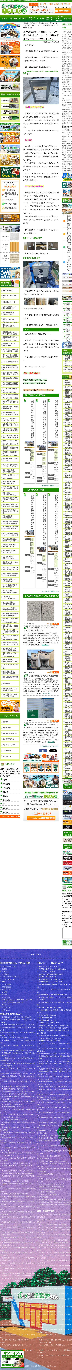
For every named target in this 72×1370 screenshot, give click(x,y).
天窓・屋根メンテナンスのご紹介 (10, 494)
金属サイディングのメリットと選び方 (9, 545)
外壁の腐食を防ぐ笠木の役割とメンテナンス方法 (10, 499)
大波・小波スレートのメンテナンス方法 (10, 695)
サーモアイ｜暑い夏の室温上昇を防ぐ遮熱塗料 (53, 1224)
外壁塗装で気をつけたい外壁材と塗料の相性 (10, 689)
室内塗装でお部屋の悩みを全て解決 (49, 1040)
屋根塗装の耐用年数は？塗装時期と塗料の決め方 (16, 1304)
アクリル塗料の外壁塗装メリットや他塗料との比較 (10, 384)
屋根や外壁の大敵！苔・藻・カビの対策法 (51, 1184)
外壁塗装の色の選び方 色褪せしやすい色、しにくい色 (18, 1025)
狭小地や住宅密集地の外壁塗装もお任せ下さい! (11, 540)
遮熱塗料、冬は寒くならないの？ (49, 1304)
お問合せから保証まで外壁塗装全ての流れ (51, 974)
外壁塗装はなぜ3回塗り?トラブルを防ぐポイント (10, 465)
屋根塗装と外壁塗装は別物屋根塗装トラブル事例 (10, 453)
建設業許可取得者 (8, 739)
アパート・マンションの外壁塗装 (49, 1194)
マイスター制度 (6, 984)
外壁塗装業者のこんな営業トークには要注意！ (16, 1181)
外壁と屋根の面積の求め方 (10, 678)
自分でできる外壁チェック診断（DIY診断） (15, 1094)
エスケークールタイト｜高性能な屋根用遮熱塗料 (53, 1242)
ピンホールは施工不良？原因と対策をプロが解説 (10, 436)
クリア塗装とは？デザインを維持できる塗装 (10, 402)
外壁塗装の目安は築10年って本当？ (8, 313)
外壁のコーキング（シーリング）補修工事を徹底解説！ (55, 1061)
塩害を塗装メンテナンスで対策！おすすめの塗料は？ (18, 1276)
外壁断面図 (6, 683)
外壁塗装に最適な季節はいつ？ (10, 379)
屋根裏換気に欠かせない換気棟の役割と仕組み (10, 649)
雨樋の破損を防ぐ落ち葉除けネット (8, 517)
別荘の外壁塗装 (43, 1197)
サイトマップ (7, 756)
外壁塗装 (10, 100)
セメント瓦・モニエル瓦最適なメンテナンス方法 (10, 568)
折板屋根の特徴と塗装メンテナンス (8, 557)
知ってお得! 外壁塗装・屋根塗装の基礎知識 (15, 1086)
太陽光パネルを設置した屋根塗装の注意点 (51, 1186)
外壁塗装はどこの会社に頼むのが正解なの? (15, 1194)
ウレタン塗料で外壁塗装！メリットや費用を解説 (10, 390)
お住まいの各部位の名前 (10, 361)
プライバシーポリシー (10, 745)
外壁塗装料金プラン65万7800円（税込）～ (52, 979)
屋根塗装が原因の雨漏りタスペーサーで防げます (10, 534)
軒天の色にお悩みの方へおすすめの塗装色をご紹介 (10, 488)
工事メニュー (32, 18)
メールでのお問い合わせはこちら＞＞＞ (38, 390)
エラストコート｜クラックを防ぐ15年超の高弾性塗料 (55, 1253)
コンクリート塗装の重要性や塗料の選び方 (10, 609)
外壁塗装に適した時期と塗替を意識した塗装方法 (10, 373)
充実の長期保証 (6, 987)
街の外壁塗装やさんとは (9, 966)
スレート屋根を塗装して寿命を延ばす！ (51, 1189)
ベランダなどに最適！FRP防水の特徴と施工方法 (10, 631)
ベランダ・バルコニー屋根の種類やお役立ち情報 (10, 620)
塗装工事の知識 (7, 290)
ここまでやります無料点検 (59, 18)
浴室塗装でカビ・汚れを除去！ (9, 597)
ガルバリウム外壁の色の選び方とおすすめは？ (16, 1119)
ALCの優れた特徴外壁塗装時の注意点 (9, 672)
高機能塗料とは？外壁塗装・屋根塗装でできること (10, 448)
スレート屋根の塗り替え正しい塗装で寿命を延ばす (10, 528)
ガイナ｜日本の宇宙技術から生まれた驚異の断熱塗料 (55, 1265)
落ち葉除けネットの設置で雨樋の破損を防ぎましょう (55, 1135)
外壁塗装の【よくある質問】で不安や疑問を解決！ (17, 1017)
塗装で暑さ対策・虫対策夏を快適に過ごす (10, 407)
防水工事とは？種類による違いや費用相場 (10, 626)
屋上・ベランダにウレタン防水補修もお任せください (10, 637)
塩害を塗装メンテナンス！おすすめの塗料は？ (10, 654)
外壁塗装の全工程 (8, 319)
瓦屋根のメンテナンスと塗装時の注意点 (10, 563)
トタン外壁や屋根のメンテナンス (9, 551)
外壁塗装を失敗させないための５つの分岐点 (15, 1037)
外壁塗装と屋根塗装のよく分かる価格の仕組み (53, 969)
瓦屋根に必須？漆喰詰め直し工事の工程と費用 (53, 1087)
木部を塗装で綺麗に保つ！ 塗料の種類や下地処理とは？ (18, 1278)
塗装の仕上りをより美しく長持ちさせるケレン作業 (10, 442)
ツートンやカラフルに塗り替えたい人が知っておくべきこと (69, 262)
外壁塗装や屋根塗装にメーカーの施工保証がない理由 (18, 1091)
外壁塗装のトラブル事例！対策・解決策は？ (15, 1301)
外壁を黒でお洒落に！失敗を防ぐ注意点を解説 (16, 1319)
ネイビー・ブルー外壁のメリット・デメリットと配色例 (18, 1311)
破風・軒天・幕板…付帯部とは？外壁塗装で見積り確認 (55, 1099)
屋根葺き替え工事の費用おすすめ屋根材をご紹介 (10, 350)
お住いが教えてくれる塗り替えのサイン (10, 308)
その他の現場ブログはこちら (49, 746)
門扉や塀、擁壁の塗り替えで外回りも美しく (52, 1038)
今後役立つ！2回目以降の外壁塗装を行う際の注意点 (54, 1035)
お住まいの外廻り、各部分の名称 (12, 1104)
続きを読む (45, 645)
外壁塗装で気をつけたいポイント (10, 459)
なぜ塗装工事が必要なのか (10, 296)
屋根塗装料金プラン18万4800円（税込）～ (52, 981)
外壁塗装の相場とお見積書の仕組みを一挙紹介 (53, 994)
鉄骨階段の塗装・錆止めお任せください (10, 580)
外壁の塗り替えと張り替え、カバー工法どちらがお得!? (18, 1101)
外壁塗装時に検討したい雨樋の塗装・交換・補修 (10, 505)
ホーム (4, 18)
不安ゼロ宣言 (6, 989)
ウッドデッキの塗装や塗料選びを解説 (10, 591)
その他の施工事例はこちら (50, 485)
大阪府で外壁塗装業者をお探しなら (12, 1002)
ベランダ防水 (10, 118)
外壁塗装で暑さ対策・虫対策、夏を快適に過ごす (53, 1199)
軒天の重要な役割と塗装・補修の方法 (9, 482)
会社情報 (4, 992)
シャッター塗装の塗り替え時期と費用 (9, 603)
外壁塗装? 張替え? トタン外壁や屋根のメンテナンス (54, 1069)
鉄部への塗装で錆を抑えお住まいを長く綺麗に (10, 574)
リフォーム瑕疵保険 (8, 979)
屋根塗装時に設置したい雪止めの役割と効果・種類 (10, 511)
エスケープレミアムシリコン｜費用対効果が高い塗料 (55, 1240)
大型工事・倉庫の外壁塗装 (47, 1192)
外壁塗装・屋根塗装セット (10, 112)
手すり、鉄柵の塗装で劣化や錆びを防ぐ (10, 586)
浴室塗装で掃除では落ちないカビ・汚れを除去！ (53, 1161)
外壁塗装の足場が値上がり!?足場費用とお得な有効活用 (55, 1202)
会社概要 (67, 18)
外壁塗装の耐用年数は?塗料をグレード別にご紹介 (10, 367)
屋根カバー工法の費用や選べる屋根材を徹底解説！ (54, 1028)
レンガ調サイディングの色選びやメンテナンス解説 (10, 425)
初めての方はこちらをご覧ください (49, 966)
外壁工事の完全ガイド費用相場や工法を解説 (10, 333)
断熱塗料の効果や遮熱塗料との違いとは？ (14, 1286)
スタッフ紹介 (7, 727)
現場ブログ (33, 23)
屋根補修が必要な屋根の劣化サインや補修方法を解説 (55, 1138)
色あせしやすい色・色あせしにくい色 (69, 247)
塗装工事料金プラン (50, 18)
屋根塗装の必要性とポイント (47, 1020)
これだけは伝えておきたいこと (11, 976)
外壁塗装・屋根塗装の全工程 (47, 976)
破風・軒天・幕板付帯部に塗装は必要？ (10, 471)
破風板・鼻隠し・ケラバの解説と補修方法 (10, 476)
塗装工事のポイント (9, 302)
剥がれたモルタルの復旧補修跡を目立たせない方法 (10, 430)
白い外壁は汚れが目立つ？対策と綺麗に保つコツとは (18, 1322)
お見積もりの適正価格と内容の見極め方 (51, 1007)
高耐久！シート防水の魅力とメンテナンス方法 (10, 643)
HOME (26, 23)
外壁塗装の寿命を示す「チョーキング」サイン (10, 413)
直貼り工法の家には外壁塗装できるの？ (51, 1311)
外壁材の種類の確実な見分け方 (11, 1107)
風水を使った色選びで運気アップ (69, 221)
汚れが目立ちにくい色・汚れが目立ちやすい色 (69, 234)
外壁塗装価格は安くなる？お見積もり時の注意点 (10, 338)
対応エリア (5, 994)
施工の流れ (41, 18)
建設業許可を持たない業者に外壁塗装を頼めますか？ (18, 999)
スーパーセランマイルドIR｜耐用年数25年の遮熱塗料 (55, 1227)
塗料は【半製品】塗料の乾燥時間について (10, 660)
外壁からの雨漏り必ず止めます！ (49, 1015)
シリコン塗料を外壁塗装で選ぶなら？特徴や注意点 (10, 396)
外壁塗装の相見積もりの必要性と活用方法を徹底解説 (18, 1173)
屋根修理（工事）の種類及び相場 (9, 344)
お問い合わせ (7, 750)
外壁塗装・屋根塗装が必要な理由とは (13, 1089)
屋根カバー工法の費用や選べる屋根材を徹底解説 (10, 356)
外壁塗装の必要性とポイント (47, 1017)
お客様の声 (23, 18)
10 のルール (5, 981)
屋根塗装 (10, 106)
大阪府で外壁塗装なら (10, 733)
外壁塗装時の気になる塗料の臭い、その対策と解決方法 (18, 1073)
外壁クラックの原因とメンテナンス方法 (10, 419)
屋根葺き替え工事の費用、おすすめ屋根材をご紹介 (54, 1025)
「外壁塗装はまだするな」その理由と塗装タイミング (10, 325)
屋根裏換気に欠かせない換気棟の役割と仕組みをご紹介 (18, 1273)
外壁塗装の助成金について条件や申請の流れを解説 (54, 1053)
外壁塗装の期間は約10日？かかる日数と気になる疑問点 (18, 1050)
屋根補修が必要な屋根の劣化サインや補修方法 (10, 522)
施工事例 (13, 18)
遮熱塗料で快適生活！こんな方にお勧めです (52, 1245)
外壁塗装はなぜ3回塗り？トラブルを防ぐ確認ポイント (18, 1171)
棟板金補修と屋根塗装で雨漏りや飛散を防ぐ (10, 614)
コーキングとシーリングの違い (10, 666)
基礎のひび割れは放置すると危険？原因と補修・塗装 (18, 1299)
